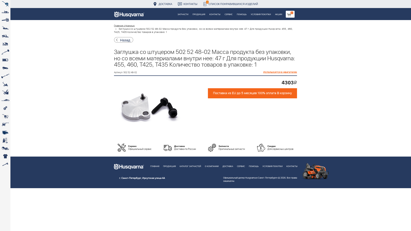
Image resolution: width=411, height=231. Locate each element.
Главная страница (124, 25)
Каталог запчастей (190, 166)
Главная (154, 166)
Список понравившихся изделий (232, 3)
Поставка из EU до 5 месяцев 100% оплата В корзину (252, 93)
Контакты (190, 4)
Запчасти (183, 14)
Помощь (242, 14)
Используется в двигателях (280, 72)
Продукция (198, 14)
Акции (278, 14)
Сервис (229, 14)
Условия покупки (261, 14)
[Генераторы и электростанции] (5, 116)
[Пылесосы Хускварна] (5, 140)
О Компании (212, 166)
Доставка (165, 4)
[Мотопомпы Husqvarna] (5, 132)
